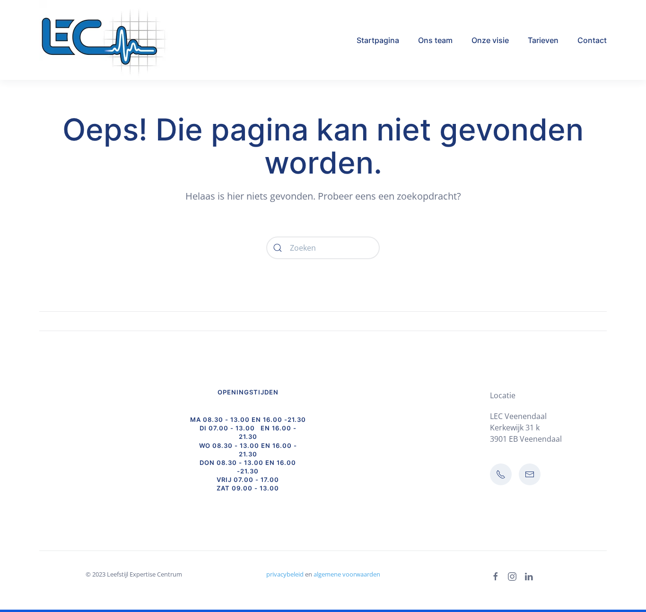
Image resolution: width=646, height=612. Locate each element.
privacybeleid (285, 574)
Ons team (435, 40)
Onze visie (490, 40)
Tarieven (543, 40)
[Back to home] (110, 40)
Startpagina (378, 40)
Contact (592, 40)
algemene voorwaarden (347, 574)
